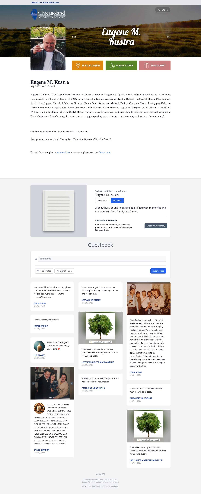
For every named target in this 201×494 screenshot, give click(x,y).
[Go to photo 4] (55, 397)
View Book (102, 200)
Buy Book (117, 200)
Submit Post (158, 271)
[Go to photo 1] (50, 398)
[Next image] (71, 383)
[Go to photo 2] (51, 397)
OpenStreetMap (103, 486)
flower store (104, 152)
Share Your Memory (156, 225)
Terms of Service (108, 482)
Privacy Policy (93, 482)
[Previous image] (33, 383)
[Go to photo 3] (53, 397)
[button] (52, 383)
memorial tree (63, 152)
